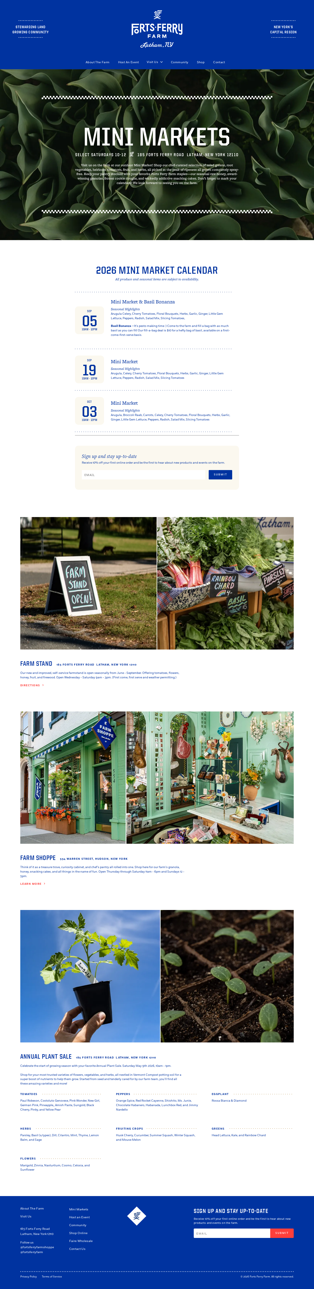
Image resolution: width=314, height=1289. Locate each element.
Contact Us (77, 1249)
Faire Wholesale (81, 1241)
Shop (201, 62)
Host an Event (79, 1217)
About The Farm (98, 62)
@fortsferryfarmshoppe (37, 1247)
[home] (157, 29)
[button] (155, 62)
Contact (219, 62)
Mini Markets (78, 1209)
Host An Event (128, 62)
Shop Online (78, 1233)
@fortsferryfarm (31, 1252)
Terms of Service (52, 1276)
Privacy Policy (28, 1276)
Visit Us (26, 1216)
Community (179, 62)
